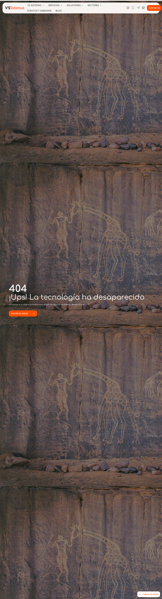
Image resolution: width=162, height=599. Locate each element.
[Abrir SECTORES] (100, 5)
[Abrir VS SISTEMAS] (43, 5)
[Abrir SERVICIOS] (61, 5)
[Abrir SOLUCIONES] (82, 5)
